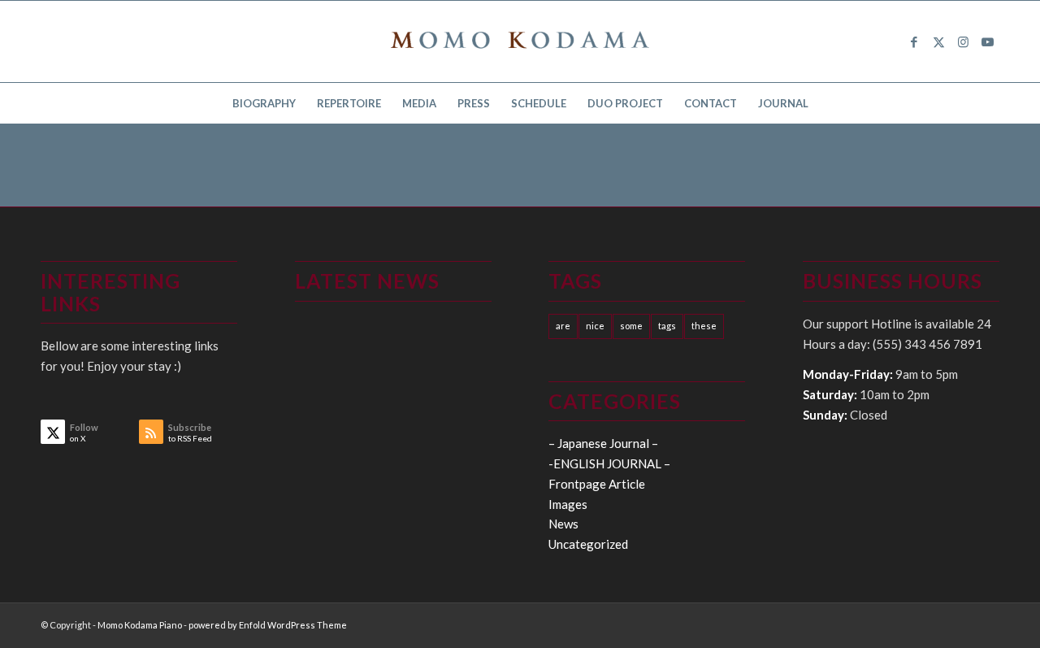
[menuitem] (264, 103)
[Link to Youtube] (987, 41)
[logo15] (520, 41)
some (631, 325)
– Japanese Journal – (603, 443)
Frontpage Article (596, 483)
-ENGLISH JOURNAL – (609, 463)
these (704, 325)
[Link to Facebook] (914, 41)
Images (567, 504)
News (563, 523)
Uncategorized (588, 544)
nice (595, 325)
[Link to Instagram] (963, 41)
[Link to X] (938, 41)
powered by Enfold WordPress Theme (267, 625)
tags (667, 325)
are (563, 325)
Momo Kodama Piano (140, 625)
